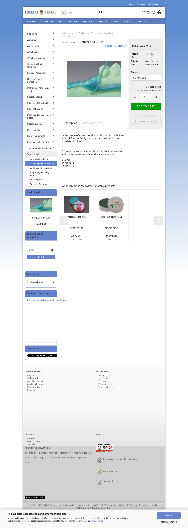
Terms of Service (110, 481)
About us (30, 21)
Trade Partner (47, 21)
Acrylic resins (33, 46)
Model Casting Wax (76, 217)
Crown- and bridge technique (35, 65)
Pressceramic (33, 130)
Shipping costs (45, 457)
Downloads (141, 21)
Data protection (110, 471)
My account (104, 378)
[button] (131, 4)
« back (74, 42)
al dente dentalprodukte (115, 46)
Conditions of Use (35, 381)
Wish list (155, 4)
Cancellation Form (34, 497)
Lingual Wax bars (41, 217)
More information (169, 522)
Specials (31, 444)
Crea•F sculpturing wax (111, 217)
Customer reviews (92, 123)
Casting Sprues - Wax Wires (42, 163)
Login (41, 257)
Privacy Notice (97, 521)
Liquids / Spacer (34, 97)
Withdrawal (32, 378)
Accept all (169, 515)
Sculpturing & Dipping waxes (39, 173)
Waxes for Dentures (38, 184)
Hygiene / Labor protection (34, 80)
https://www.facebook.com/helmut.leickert (47, 300)
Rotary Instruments (36, 136)
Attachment (32, 52)
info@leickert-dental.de (147, 505)
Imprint (30, 375)
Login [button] (142, 4)
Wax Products (33, 154)
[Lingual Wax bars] (94, 77)
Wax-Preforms (36, 180)
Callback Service (120, 21)
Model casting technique (38, 103)
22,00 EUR (41, 224)
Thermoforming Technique (39, 148)
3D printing (32, 34)
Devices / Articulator (36, 73)
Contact (102, 21)
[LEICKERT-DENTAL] (40, 12)
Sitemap (31, 390)
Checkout (103, 381)
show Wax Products (39, 159)
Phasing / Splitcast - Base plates (39, 116)
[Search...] (101, 12)
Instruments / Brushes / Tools (38, 89)
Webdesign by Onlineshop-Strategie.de (94, 508)
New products (33, 441)
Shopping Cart (105, 375)
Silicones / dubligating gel (38, 142)
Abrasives (31, 40)
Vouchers (88, 21)
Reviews (31, 438)
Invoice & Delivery (69, 21)
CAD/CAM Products (36, 58)
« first (65, 42)
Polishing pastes (34, 124)
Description (70, 123)
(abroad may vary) (151, 64)
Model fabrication (35, 109)
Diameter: (135, 72)
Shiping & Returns (35, 384)
